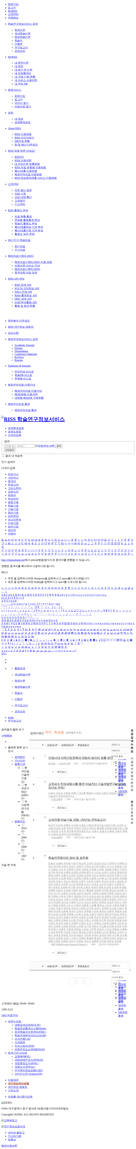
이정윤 (67, 932)
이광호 (82, 825)
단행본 (19, 44)
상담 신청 (20, 193)
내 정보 (19, 118)
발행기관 (20, 764)
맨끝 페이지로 (88, 981)
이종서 (67, 899)
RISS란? (19, 157)
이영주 (77, 869)
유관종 (57, 911)
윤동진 (100, 929)
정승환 (118, 941)
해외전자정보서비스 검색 (23, 339)
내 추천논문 (22, 62)
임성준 (72, 875)
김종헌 (74, 923)
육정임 (74, 881)
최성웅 (51, 763)
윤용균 (67, 917)
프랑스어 (13, 491)
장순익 (87, 941)
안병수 (70, 896)
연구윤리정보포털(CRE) (29, 1070)
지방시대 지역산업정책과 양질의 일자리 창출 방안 (80, 758)
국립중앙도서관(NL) (26, 1063)
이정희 (100, 869)
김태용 (85, 869)
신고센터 (20, 204)
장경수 (112, 881)
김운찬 (79, 893)
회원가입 (13, 4)
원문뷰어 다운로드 (19, 320)
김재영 (74, 872)
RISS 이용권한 (23, 160)
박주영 (112, 863)
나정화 (64, 926)
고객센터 (13, 14)
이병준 (57, 875)
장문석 (51, 938)
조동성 (51, 863)
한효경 (118, 911)
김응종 (64, 911)
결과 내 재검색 (14, 455)
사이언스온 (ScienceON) (28, 1073)
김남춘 (87, 893)
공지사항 (13, 333)
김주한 (118, 926)
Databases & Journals (19, 365)
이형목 (57, 920)
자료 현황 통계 (23, 216)
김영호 (79, 875)
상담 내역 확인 (23, 197)
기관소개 (13, 1090)
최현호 (97, 899)
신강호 (97, 872)
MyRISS (12, 11)
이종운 (97, 881)
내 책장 (19, 66)
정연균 (70, 828)
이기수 (110, 866)
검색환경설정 (23, 122)
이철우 (120, 908)
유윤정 (56, 887)
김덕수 (67, 938)
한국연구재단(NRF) (25, 791)
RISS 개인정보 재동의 (21, 326)
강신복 (72, 920)
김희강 (86, 887)
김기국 (62, 869)
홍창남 (100, 905)
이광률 (92, 905)
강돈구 (72, 941)
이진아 (120, 899)
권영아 (100, 914)
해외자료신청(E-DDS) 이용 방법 (33, 262)
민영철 (92, 869)
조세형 (64, 887)
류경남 (102, 911)
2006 (24, 839)
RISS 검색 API (23, 285)
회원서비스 (14, 90)
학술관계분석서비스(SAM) (30, 1035)
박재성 (89, 899)
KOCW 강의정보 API (27, 288)
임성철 (107, 887)
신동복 (105, 923)
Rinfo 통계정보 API (26, 295)
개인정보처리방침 (18, 1083)
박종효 (85, 905)
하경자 (112, 938)
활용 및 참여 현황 (25, 305)
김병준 (110, 911)
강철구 (92, 914)
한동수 (54, 929)
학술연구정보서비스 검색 (23, 23)
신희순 (105, 793)
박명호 (64, 935)
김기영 (87, 926)
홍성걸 (82, 932)
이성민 (120, 825)
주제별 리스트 (23, 378)
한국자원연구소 (66, 796)
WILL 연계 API (23, 291)
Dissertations (21, 351)
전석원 (112, 917)
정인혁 (57, 866)
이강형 (62, 914)
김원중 (59, 938)
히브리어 (13, 498)
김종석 (118, 831)
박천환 (79, 884)
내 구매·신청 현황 (25, 76)
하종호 (118, 866)
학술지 (19, 40)
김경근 (105, 872)
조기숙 (108, 878)
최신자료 (20, 246)
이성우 (120, 932)
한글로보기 (83, 745)
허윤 (109, 935)
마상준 (59, 825)
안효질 (70, 929)
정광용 (108, 869)
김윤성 (57, 884)
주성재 (79, 920)
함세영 (77, 896)
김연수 (87, 884)
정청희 (64, 920)
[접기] (132, 795)
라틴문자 (13, 516)
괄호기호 (13, 502)
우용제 (72, 902)
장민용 (87, 935)
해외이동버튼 (9, 1145)
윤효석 (103, 831)
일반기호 (13, 526)
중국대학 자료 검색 (26, 272)
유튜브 (12, 1139)
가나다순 (20, 760)
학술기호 (13, 505)
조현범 (64, 941)
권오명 (51, 881)
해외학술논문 (23, 37)
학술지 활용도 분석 (26, 223)
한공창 (54, 831)
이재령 (95, 893)
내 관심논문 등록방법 (27, 164)
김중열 (67, 793)
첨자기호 (13, 512)
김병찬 (54, 869)
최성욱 (110, 920)
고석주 (89, 863)
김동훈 (97, 890)
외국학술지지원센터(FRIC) (30, 1032)
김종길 (64, 893)
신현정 (105, 938)
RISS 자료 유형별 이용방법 (30, 167)
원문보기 (62, 771)
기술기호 (13, 509)
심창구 (67, 923)
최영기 (70, 878)
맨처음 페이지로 (72, 981)
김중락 (57, 926)
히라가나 (13, 474)
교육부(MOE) (22, 1056)
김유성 (59, 793)
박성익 (97, 917)
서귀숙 (87, 866)
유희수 (59, 881)
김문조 (112, 872)
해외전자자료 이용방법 (28, 174)
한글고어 (13, 484)
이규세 (51, 932)
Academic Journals (24, 345)
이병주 (74, 890)
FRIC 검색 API (23, 298)
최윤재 (120, 872)
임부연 (74, 917)
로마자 (12, 530)
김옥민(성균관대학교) (70, 834)
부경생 (110, 875)
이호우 (74, 932)
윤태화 (70, 914)
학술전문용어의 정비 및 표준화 (68, 858)
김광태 (59, 863)
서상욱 (77, 914)
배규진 (51, 825)
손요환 (62, 878)
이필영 (110, 831)
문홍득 (67, 825)
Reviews (19, 357)
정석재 (59, 923)
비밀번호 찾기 (23, 106)
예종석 (123, 896)
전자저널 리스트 (24, 371)
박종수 (102, 866)
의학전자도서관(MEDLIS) (30, 1049)
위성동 (57, 828)
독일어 (12, 495)
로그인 (12, 7)
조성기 (89, 923)
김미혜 (110, 926)
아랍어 (12, 533)
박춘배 (102, 902)
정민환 (105, 890)
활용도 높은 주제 (24, 234)
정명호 (57, 935)
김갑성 (97, 863)
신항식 (87, 920)
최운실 (110, 941)
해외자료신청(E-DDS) (21, 256)
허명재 (62, 905)
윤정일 (105, 917)
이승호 (85, 914)
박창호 (67, 908)
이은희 (79, 887)
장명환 (51, 890)
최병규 (120, 938)
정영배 (54, 896)
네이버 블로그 (16, 1132)
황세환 (100, 828)
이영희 (54, 905)
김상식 (87, 902)
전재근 (118, 875)
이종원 (85, 878)
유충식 (95, 831)
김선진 (102, 884)
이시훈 (89, 917)
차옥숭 (79, 941)
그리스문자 (14, 488)
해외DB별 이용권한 (26, 394)
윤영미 (95, 935)
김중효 (82, 917)
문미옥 (72, 935)
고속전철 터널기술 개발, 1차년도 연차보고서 (77, 819)
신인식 (70, 905)
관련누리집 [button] (14, 1021)
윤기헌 (102, 920)
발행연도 (20, 821)
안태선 (82, 899)
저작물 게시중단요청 (20, 1096)
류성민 (72, 911)
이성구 (59, 917)
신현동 (57, 941)
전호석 (59, 890)
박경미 (94, 887)
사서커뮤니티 (23, 1039)
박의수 (118, 902)
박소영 (82, 863)
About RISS (14, 128)
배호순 (79, 935)
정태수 (95, 926)
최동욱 (112, 899)
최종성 (102, 875)
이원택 (120, 863)
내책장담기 (67, 745)
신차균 (108, 905)
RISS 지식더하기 (24, 137)
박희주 (123, 905)
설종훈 (95, 941)
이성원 (74, 825)
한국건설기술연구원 (25, 774)
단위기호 (13, 523)
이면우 (74, 863)
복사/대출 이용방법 (26, 171)
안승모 (51, 917)
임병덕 (112, 923)
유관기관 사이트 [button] (17, 1053)
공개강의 (20, 51)
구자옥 (89, 881)
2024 (24, 830)
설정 (10, 112)
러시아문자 (14, 519)
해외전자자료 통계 (19, 404)
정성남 (115, 914)
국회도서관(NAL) (25, 1066)
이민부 (120, 923)
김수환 (123, 935)
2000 (24, 848)
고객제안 (20, 200)
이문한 (64, 884)
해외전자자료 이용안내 (21, 384)
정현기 (74, 793)
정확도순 (116, 744)
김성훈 (115, 887)
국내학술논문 (23, 33)
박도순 (67, 881)
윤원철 (97, 932)
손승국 (64, 866)
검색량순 (20, 757)
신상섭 (108, 929)
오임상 (120, 917)
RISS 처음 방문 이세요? (21, 150)
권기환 (115, 935)
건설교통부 (57, 799)
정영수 (97, 908)
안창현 (118, 884)
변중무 (62, 929)
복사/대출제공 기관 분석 (29, 227)
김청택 (67, 872)
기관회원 (20, 1042)
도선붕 (112, 908)
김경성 (118, 893)
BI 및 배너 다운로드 (26, 144)
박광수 (123, 914)
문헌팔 (87, 911)
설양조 (120, 881)
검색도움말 (14, 431)
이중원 (82, 908)
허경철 (122, 887)
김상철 (72, 893)
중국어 (12, 481)
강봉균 (77, 905)
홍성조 (112, 890)
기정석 (97, 793)
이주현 (92, 929)
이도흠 (102, 926)
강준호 (95, 884)
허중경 (105, 899)
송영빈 (115, 878)
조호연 (110, 902)
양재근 (95, 902)
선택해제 (6, 735)
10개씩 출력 (117, 977)
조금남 (59, 899)
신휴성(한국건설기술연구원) (101, 825)
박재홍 (123, 878)
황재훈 (89, 890)
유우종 (102, 941)
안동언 (59, 908)
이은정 (105, 932)
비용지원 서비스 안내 (27, 265)
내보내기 (51, 745)
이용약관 (13, 1080)
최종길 (115, 929)
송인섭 (64, 902)
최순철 (59, 872)
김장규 (79, 911)
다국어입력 (14, 435)
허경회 (57, 902)
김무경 (102, 935)
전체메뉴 (13, 17)
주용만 (77, 828)
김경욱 (87, 875)
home (11, 717)
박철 (101, 887)
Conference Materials (26, 354)
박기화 (71, 887)
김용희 (102, 893)
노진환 (79, 926)
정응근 (115, 869)
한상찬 (105, 881)
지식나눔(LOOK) (24, 1046)
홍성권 (108, 914)
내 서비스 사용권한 (26, 80)
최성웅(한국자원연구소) (79, 831)
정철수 (110, 884)
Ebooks (19, 348)
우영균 (82, 923)
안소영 (51, 899)
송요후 (120, 890)
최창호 (77, 929)
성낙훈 (82, 793)
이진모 (85, 929)
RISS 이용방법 (23, 134)
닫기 (4, 653)
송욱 (124, 920)
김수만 (57, 893)
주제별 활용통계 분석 (27, 220)
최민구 (89, 872)
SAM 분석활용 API (26, 302)
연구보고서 (21, 47)
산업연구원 (64, 763)
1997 (24, 858)
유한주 (79, 866)
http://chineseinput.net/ (13, 560)
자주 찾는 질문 (23, 190)
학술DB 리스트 (23, 375)
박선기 (82, 890)
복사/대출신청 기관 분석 (29, 230)
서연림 (74, 899)
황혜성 (112, 932)
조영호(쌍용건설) (114, 828)
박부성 (92, 828)
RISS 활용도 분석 (18, 210)
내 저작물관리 (23, 73)
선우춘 (62, 831)
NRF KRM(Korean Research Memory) (69, 944)
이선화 (100, 878)
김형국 (64, 875)
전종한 (110, 893)
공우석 (85, 896)
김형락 (82, 938)
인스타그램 (14, 1136)
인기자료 (20, 249)
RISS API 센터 (16, 278)
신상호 (51, 908)
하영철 (118, 920)
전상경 (115, 896)
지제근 (74, 938)
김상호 (54, 914)
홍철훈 (89, 938)
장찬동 (67, 863)
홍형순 (108, 896)
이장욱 (95, 911)
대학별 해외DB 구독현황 (29, 397)
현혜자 (89, 793)
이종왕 (123, 929)
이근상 (79, 902)
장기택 (51, 872)
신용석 (51, 793)
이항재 (115, 905)
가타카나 (13, 477)
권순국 (95, 875)
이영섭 (51, 923)
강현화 (70, 869)
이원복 (92, 878)
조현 (63, 828)
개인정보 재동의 (17, 1087)
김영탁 (77, 878)
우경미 (123, 869)
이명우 (82, 881)
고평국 (54, 834)
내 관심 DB (21, 83)
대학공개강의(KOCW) (27, 1025)
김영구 (85, 828)
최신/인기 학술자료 (19, 240)
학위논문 (20, 30)
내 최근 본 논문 (24, 69)
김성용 (67, 890)
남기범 (89, 908)
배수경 (100, 896)
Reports (19, 360)
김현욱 (82, 872)
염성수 (72, 866)
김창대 (89, 932)
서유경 (62, 896)
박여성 (74, 908)
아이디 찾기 (22, 103)
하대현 (59, 932)
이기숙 (72, 884)
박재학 (105, 908)
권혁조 (97, 923)
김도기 (105, 863)
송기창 (95, 866)
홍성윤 (97, 938)
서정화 (95, 920)
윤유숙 (54, 878)
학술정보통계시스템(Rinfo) (30, 1028)
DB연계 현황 (22, 141)
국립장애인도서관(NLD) (29, 1059)
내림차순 (115, 750)
